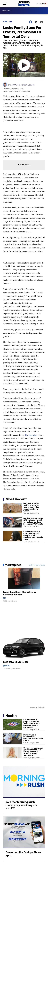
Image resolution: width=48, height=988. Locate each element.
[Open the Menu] (4, 4)
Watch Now (41, 4)
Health (7, 21)
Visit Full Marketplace (37, 565)
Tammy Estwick (27, 85)
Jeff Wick (15, 85)
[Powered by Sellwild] (41, 707)
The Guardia (30, 434)
